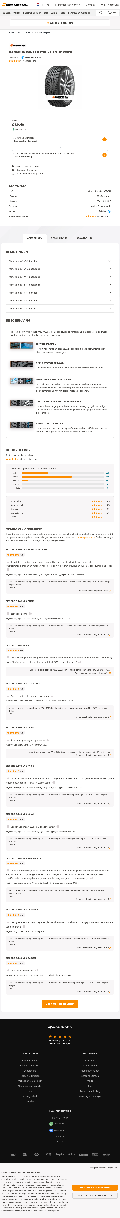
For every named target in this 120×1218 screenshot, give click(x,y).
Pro (47, 4)
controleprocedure (85, 537)
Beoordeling (84, 238)
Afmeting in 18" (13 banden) (24, 284)
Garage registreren (30, 1075)
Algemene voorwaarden (30, 1085)
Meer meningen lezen (60, 1004)
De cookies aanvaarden (95, 1187)
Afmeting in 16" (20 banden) (24, 269)
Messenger (59, 1130)
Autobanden (90, 1060)
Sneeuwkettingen (32, 12)
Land (30, 1091)
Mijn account (111, 4)
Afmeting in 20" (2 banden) (23, 300)
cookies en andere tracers (30, 1202)
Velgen (16, 12)
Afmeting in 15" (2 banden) (23, 261)
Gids (63, 12)
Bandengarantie (30, 1060)
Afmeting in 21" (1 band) (22, 308)
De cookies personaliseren (95, 1195)
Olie (46, 12)
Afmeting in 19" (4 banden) (23, 292)
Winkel (54, 12)
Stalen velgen (90, 1065)
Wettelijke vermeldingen (30, 1080)
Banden (7, 12)
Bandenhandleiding (30, 1065)
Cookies (30, 1101)
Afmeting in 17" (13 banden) (24, 276)
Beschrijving (59, 238)
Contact (90, 4)
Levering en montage (79, 12)
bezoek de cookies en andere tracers (37, 1210)
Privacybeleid (30, 1096)
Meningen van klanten (67, 4)
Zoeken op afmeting (61, 23)
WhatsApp (59, 1123)
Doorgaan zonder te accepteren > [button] (103, 1167)
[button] (60, 473)
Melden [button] (13, 587)
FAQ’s (60, 1141)
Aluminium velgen (90, 1070)
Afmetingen (34, 238)
